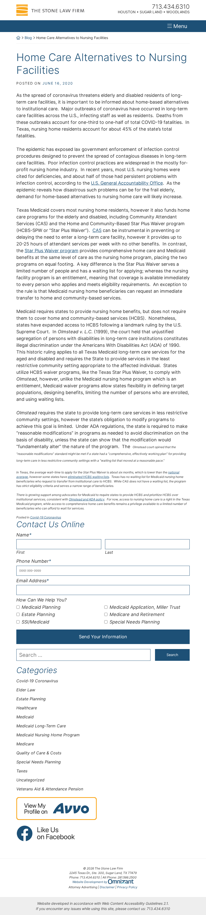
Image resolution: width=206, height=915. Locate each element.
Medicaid (25, 716)
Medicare (25, 743)
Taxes (21, 770)
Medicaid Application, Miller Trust (145, 607)
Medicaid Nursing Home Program (48, 734)
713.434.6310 (158, 908)
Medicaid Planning (41, 607)
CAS (96, 230)
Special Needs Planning (135, 622)
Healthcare (26, 707)
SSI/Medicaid (35, 622)
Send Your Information (103, 636)
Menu (180, 26)
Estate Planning (38, 614)
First (20, 552)
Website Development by (103, 882)
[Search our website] (85, 655)
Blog (28, 38)
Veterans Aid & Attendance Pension (49, 788)
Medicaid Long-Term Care (41, 725)
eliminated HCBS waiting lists (88, 477)
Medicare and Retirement (137, 614)
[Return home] (18, 38)
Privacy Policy (127, 887)
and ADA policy (87, 499)
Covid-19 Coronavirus (45, 517)
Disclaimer (107, 887)
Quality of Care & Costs (38, 752)
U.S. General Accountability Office (127, 183)
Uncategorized (30, 779)
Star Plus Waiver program (51, 250)
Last (109, 552)
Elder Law (25, 689)
